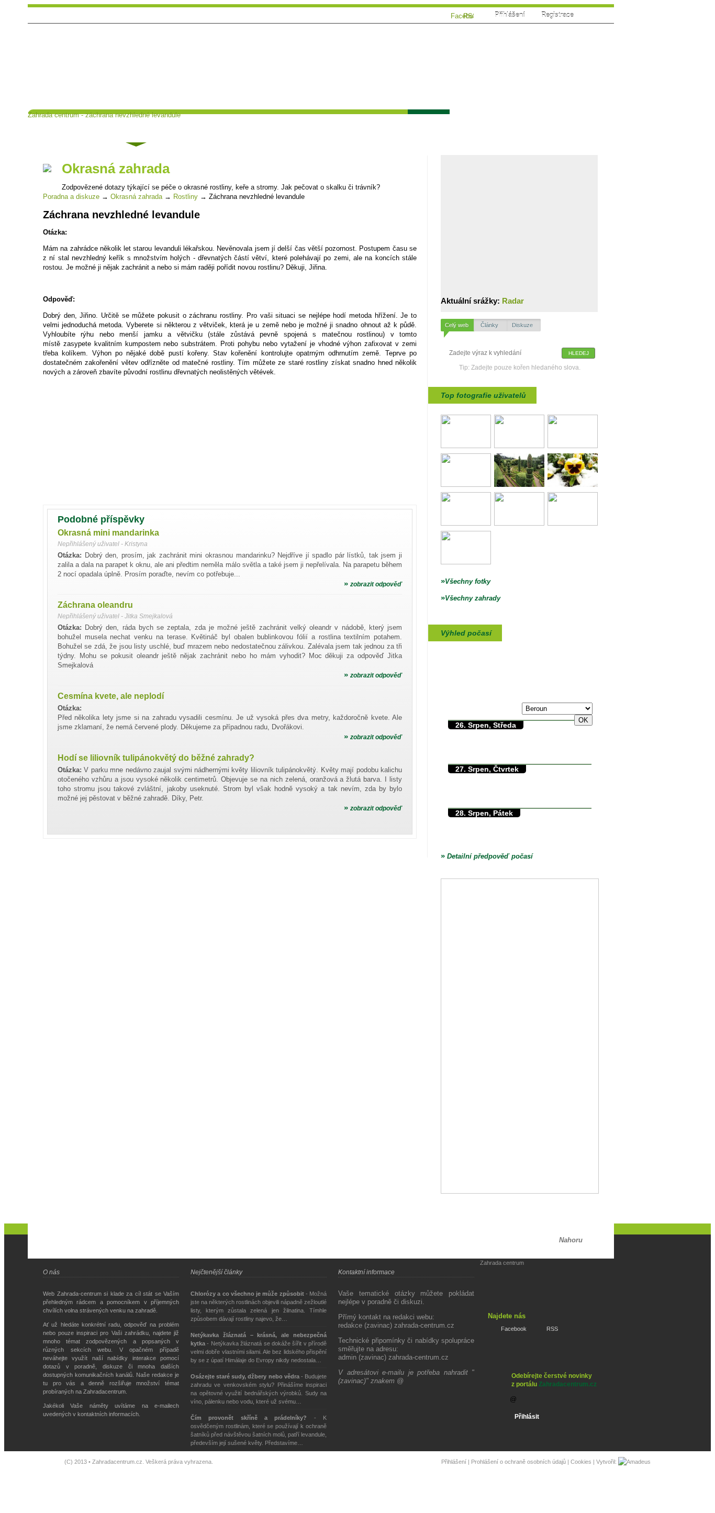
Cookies (581, 1462)
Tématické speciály (263, 123)
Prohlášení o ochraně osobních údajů (518, 1462)
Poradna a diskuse (135, 124)
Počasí (428, 123)
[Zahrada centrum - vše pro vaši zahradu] (106, 38)
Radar (513, 300)
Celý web (456, 325)
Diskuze (522, 325)
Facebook (514, 1329)
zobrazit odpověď (373, 584)
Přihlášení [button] (510, 15)
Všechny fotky (465, 581)
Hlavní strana (60, 123)
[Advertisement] (411, 61)
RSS (552, 1329)
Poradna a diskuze (71, 197)
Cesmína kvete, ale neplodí (111, 696)
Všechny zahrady (470, 598)
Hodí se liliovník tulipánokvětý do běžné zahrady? (156, 757)
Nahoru (571, 1240)
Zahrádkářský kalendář (356, 123)
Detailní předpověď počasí (487, 856)
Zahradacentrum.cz (568, 1384)
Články (198, 123)
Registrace (557, 15)
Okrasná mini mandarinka (108, 532)
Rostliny (185, 197)
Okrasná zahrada (136, 197)
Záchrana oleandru (95, 604)
